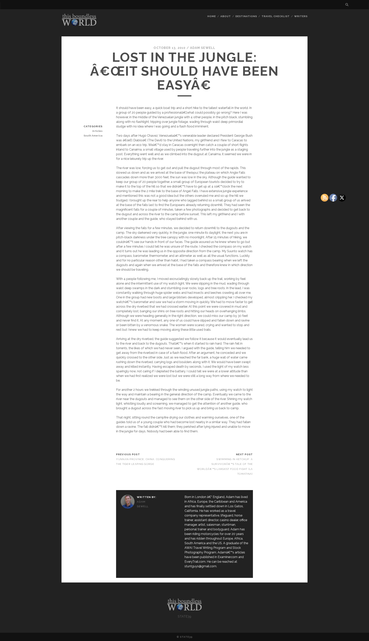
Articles (97, 131)
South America (93, 135)
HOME (211, 16)
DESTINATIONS (246, 16)
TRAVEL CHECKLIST (276, 16)
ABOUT (225, 16)
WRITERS (301, 16)
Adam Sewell (202, 48)
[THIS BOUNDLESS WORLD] (79, 25)
